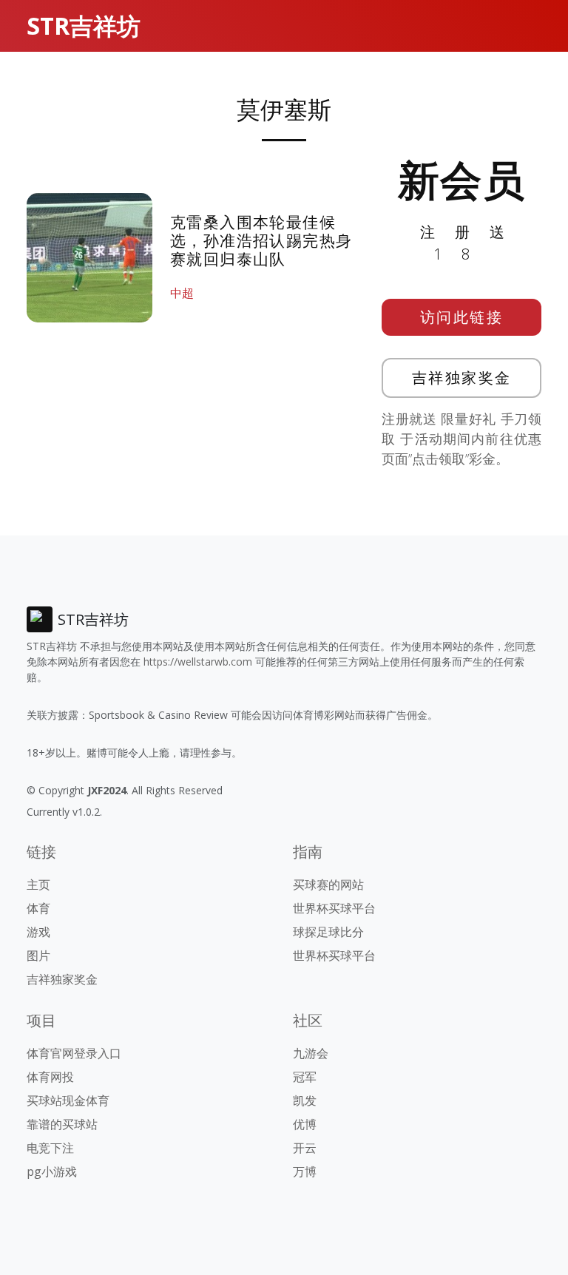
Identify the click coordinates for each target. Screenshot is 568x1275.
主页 (38, 884)
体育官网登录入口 (74, 1053)
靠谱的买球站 (62, 1124)
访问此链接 (462, 317)
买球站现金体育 (68, 1100)
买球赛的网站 (328, 884)
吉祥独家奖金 (462, 378)
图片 (38, 955)
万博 (305, 1171)
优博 (305, 1124)
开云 (305, 1148)
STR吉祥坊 (84, 25)
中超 (182, 293)
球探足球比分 (328, 932)
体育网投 (50, 1077)
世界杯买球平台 (334, 908)
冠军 (305, 1077)
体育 (38, 908)
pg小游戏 (52, 1171)
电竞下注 (50, 1148)
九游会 (310, 1053)
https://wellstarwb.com (197, 662)
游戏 (38, 932)
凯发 (305, 1100)
